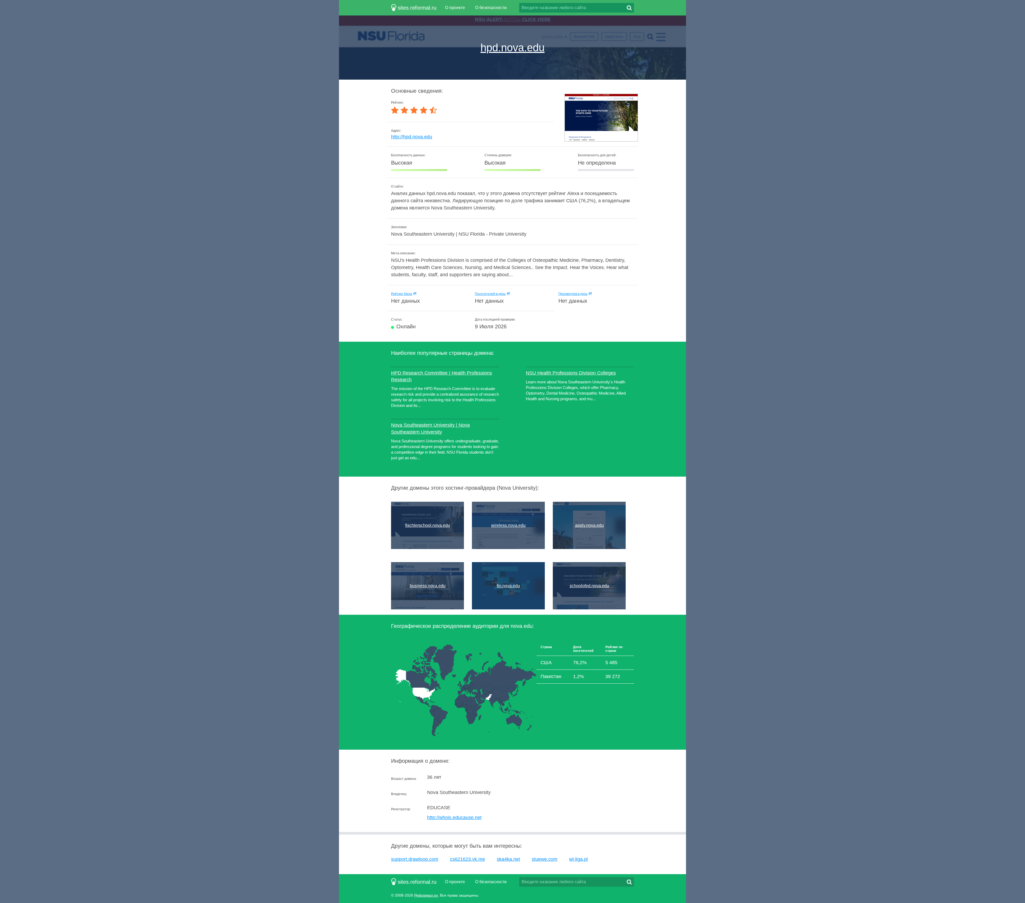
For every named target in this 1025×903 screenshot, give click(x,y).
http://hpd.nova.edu (411, 136)
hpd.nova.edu (512, 47)
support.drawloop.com (414, 859)
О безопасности (491, 7)
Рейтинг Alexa (401, 294)
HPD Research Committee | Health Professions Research (441, 376)
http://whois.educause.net (454, 817)
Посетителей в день (490, 294)
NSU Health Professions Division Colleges (571, 373)
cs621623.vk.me (467, 859)
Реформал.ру (426, 895)
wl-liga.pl (578, 859)
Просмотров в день (573, 294)
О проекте (455, 7)
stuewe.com (544, 859)
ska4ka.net (508, 859)
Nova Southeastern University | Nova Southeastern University (430, 428)
